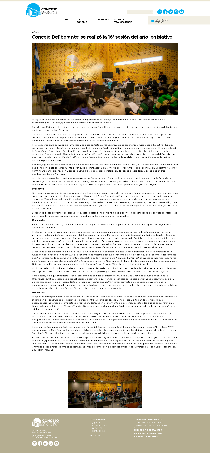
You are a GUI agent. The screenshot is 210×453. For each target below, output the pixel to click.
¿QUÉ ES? (96, 422)
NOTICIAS (103, 19)
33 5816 (41, 436)
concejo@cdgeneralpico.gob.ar (45, 437)
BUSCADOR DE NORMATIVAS (148, 433)
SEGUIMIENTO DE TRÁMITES (148, 430)
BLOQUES (97, 428)
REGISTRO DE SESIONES (146, 436)
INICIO (68, 19)
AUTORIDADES (99, 425)
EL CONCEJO (82, 20)
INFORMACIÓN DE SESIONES (150, 422)
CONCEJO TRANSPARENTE (123, 20)
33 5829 (48, 436)
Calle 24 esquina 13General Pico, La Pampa (41, 431)
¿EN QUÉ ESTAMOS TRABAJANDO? (152, 425)
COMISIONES (98, 431)
